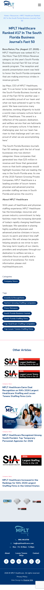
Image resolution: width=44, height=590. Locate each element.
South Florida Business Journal (17, 313)
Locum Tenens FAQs (21, 554)
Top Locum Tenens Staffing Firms (18, 329)
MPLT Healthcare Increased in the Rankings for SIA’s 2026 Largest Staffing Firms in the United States (20, 483)
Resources (14, 15)
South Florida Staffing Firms (16, 318)
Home (6, 15)
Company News (11, 281)
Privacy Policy (22, 577)
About (7, 553)
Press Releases (11, 308)
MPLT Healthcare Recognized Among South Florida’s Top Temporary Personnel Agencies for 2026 (22, 438)
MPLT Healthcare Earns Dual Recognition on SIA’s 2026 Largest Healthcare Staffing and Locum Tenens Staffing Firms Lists (20, 392)
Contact (36, 553)
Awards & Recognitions (14, 297)
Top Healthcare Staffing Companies (19, 323)
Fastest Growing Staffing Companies (20, 303)
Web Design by (22, 580)
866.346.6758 (23, 540)
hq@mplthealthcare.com (24, 543)
